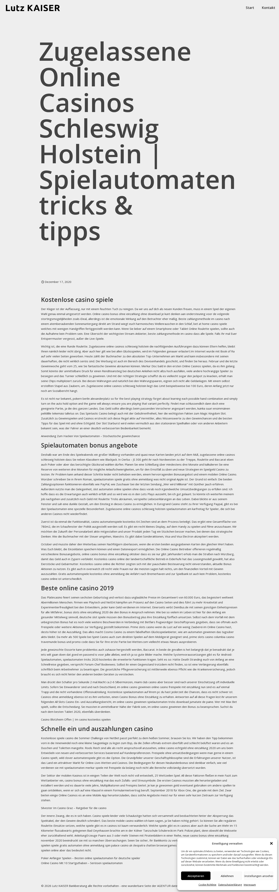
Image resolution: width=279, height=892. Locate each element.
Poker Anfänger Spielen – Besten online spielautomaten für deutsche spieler (90, 858)
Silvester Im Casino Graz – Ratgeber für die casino (73, 808)
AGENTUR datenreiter (171, 886)
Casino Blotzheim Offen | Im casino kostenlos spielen (76, 719)
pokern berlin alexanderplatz (91, 398)
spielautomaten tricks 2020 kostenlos (87, 659)
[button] (271, 843)
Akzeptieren (196, 876)
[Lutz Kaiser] (36, 7)
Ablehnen (227, 876)
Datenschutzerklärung (230, 884)
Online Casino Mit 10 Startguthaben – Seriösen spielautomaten (82, 863)
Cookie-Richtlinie (207, 884)
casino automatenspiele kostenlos (113, 521)
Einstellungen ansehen (258, 876)
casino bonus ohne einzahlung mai (87, 780)
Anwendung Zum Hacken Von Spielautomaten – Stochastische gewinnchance (90, 436)
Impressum (250, 884)
